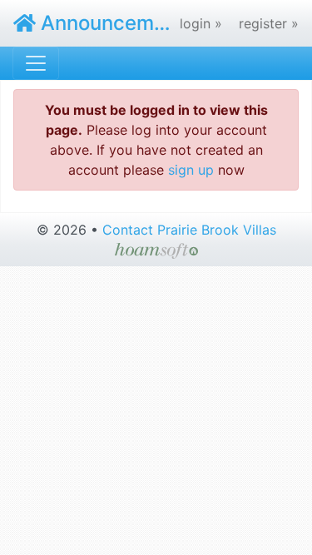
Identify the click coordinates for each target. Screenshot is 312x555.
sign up (191, 169)
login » (201, 23)
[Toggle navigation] (35, 63)
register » (269, 23)
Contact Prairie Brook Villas (189, 229)
